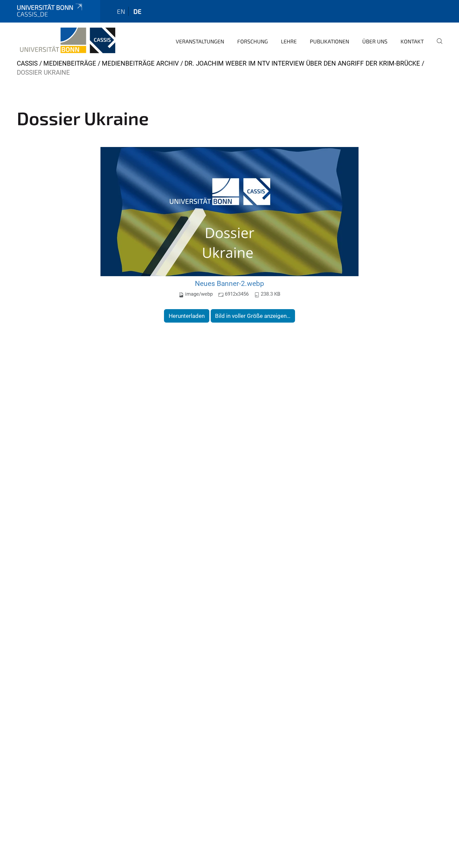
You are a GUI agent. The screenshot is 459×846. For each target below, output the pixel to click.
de (137, 11)
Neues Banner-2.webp (229, 283)
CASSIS (27, 63)
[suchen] (436, 46)
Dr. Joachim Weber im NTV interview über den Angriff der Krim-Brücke (302, 63)
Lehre (289, 41)
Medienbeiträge (69, 63)
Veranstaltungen (200, 41)
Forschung (252, 41)
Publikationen (329, 41)
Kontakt (412, 41)
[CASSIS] (66, 40)
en (121, 11)
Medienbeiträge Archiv (140, 63)
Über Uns (374, 41)
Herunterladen (187, 315)
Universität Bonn (45, 7)
